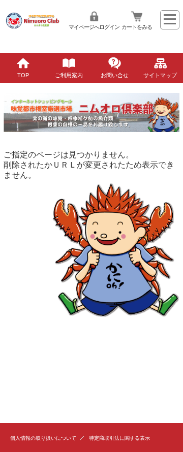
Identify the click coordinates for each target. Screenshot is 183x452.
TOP (23, 75)
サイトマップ (160, 75)
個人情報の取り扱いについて (43, 438)
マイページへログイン (94, 27)
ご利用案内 (69, 75)
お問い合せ (115, 75)
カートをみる (136, 27)
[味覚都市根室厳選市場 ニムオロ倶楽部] (33, 34)
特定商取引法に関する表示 (119, 438)
